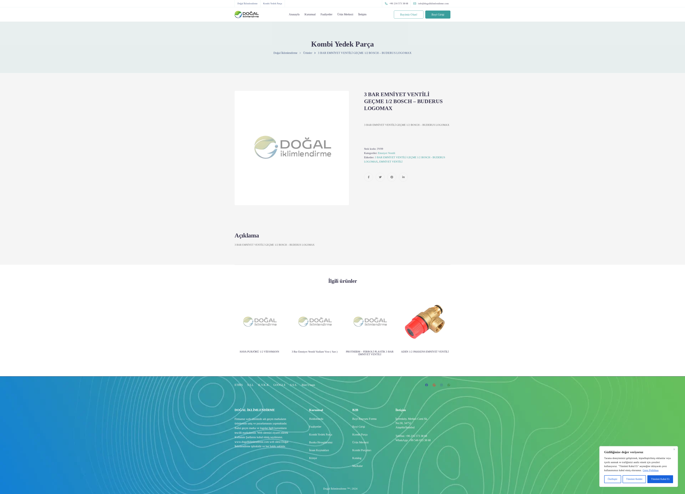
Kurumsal (310, 14)
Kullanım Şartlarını (245, 437)
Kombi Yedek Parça (272, 3)
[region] (638, 466)
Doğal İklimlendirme (247, 3)
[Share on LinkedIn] (403, 177)
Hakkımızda (316, 418)
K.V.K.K (263, 384)
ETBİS (239, 384)
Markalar (357, 465)
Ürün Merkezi (345, 14)
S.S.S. (293, 384)
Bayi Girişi (438, 14)
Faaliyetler (326, 14)
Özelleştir (612, 479)
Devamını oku (260, 332)
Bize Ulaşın (308, 384)
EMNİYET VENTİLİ (390, 161)
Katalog (356, 458)
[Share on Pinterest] (391, 177)
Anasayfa (294, 14)
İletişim (362, 14)
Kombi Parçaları (361, 450)
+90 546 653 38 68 (420, 440)
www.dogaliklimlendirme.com (252, 441)
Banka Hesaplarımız (321, 442)
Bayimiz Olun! (408, 14)
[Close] (674, 449)
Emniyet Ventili (386, 153)
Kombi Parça (359, 434)
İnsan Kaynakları (319, 450)
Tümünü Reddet (634, 479)
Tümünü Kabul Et (660, 479)
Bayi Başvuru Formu (364, 418)
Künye (313, 458)
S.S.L (250, 384)
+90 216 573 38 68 (416, 435)
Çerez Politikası (651, 470)
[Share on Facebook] (368, 177)
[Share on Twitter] (380, 177)
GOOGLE (279, 384)
